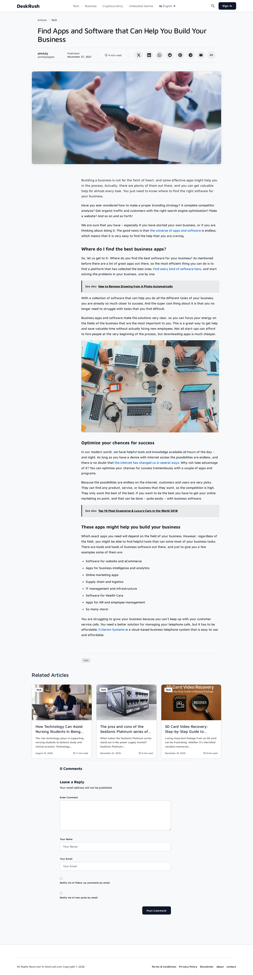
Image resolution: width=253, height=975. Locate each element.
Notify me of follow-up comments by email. (85, 882)
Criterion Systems (112, 629)
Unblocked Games (141, 6)
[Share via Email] (201, 55)
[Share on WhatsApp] (159, 55)
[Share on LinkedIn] (149, 55)
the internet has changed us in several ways (147, 463)
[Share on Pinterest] (180, 55)
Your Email (66, 858)
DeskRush (28, 6)
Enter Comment (69, 797)
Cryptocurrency (112, 6)
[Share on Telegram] (191, 55)
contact (231, 966)
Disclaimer (207, 966)
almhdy (43, 53)
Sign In (227, 5)
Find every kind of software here (177, 269)
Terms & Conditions (164, 966)
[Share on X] (139, 55)
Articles (42, 20)
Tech (76, 6)
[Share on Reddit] (170, 55)
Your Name (66, 839)
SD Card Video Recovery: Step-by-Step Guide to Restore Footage (186, 731)
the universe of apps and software (175, 230)
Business (90, 6)
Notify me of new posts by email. (79, 897)
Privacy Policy (188, 966)
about (220, 966)
